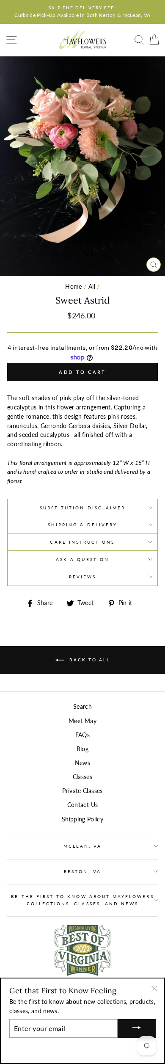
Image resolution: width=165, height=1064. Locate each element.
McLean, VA (82, 845)
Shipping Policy (82, 819)
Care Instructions (82, 541)
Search (82, 706)
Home (73, 286)
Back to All (88, 659)
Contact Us (82, 804)
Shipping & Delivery (82, 524)
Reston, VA (82, 871)
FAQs (82, 735)
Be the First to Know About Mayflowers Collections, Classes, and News (82, 900)
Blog (82, 749)
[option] (82, 11)
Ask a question (82, 559)
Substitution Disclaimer (82, 507)
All (91, 286)
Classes (82, 777)
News (82, 763)
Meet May (82, 721)
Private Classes (82, 791)
